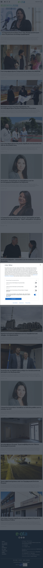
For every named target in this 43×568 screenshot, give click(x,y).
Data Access (21, 302)
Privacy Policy (27, 302)
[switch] (35, 283)
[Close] (41, 265)
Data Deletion (15, 302)
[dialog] (21, 284)
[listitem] (21, 280)
